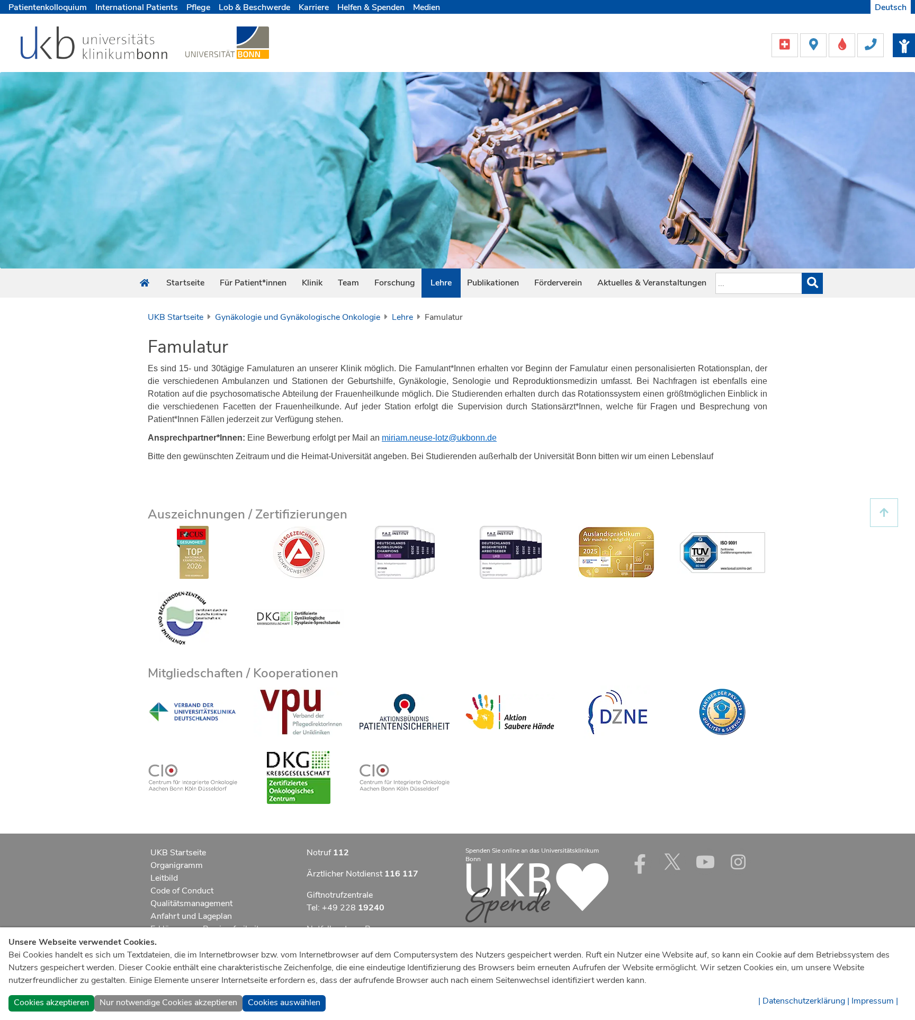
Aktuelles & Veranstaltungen (651, 283)
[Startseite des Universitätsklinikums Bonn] (144, 283)
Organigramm (176, 865)
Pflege (198, 7)
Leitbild (164, 878)
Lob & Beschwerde (254, 7)
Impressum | (874, 1001)
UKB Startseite (175, 317)
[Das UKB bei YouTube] (705, 861)
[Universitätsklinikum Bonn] (94, 44)
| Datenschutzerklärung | (803, 1001)
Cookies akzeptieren (51, 1002)
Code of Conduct (181, 891)
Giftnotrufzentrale (340, 895)
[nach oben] (884, 512)
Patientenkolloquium (47, 7)
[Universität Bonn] (227, 42)
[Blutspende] (843, 44)
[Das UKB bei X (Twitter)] (672, 861)
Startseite (185, 283)
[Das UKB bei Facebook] (639, 861)
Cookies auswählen (284, 1002)
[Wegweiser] (814, 44)
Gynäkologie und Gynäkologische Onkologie (297, 317)
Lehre (441, 283)
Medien (426, 7)
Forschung (394, 283)
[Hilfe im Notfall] (786, 44)
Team (348, 283)
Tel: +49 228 (345, 908)
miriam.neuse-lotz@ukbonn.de (439, 437)
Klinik (312, 283)
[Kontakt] (870, 44)
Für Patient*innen (253, 283)
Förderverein (558, 283)
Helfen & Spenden (371, 7)
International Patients (136, 7)
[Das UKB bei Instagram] (738, 861)
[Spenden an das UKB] (536, 893)
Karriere (314, 7)
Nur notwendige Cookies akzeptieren (168, 1002)
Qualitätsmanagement (191, 903)
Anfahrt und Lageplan (191, 916)
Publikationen (493, 283)
